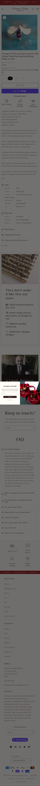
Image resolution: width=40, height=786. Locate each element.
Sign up (10, 396)
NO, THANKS (10, 399)
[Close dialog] (38, 382)
